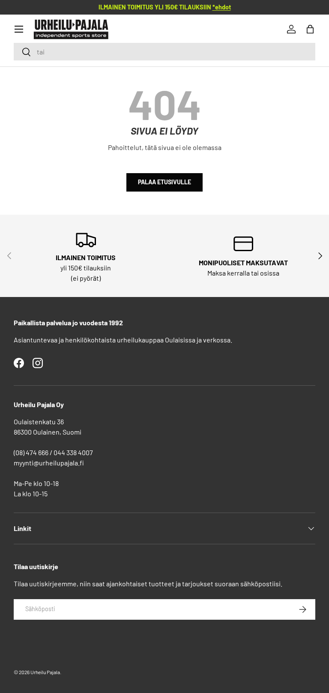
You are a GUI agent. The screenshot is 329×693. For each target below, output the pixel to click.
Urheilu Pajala (45, 672)
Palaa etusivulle (164, 182)
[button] (310, 29)
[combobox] (164, 51)
